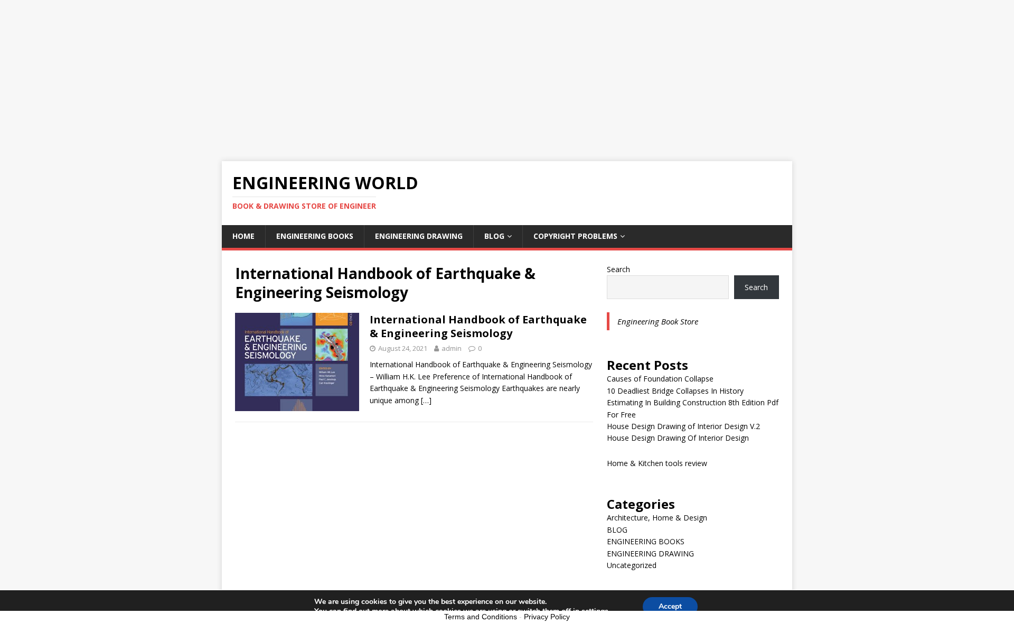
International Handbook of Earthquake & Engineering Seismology (478, 326)
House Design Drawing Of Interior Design (678, 438)
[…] (426, 400)
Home (243, 236)
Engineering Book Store (657, 321)
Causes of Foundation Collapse (660, 379)
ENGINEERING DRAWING (419, 236)
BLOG (494, 236)
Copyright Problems (575, 236)
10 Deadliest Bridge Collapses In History (675, 391)
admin (452, 348)
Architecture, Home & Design (657, 518)
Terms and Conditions (480, 616)
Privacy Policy (547, 616)
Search (618, 269)
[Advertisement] (507, 74)
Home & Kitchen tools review (657, 463)
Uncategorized (631, 565)
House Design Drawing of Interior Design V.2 (683, 426)
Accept (670, 606)
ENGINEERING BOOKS (314, 236)
